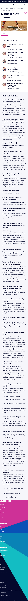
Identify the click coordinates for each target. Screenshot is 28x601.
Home (2, 8)
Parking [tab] (12, 34)
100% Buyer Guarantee (16, 1)
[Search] (24, 4)
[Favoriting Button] (25, 13)
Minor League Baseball (16, 8)
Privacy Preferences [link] (4, 595)
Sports (7, 8)
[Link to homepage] (14, 5)
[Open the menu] (2, 5)
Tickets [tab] (5, 34)
